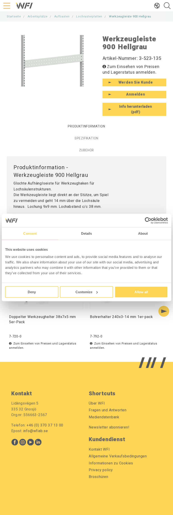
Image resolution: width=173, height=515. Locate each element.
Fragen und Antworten (108, 410)
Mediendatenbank (104, 417)
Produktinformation (86, 126)
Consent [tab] (30, 233)
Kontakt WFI (99, 449)
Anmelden (135, 94)
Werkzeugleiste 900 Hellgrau (130, 16)
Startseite (14, 16)
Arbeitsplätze (38, 16)
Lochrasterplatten (89, 16)
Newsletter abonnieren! (109, 427)
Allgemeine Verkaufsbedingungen (118, 456)
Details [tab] (86, 233)
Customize (83, 292)
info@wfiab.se (35, 431)
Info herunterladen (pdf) (135, 109)
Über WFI (97, 403)
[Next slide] (163, 311)
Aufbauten (62, 16)
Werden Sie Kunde (135, 82)
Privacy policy (101, 470)
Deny (32, 292)
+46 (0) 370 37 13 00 (45, 425)
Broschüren (98, 477)
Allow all (141, 292)
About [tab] (143, 233)
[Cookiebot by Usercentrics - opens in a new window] (148, 220)
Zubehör (86, 150)
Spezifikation (86, 138)
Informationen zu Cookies (111, 463)
